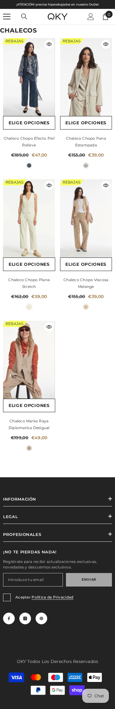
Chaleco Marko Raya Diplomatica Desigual (29, 424)
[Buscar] (24, 16)
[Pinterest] (41, 618)
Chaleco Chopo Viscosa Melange (85, 283)
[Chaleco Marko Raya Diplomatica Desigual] (29, 360)
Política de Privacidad (52, 597)
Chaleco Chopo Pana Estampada (86, 141)
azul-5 (29, 165)
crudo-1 (86, 165)
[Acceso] (90, 16)
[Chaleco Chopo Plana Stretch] (29, 218)
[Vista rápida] (49, 44)
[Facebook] (9, 618)
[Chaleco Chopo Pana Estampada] (86, 77)
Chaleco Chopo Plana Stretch (29, 283)
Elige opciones (29, 123)
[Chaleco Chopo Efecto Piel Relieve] (29, 77)
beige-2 (29, 448)
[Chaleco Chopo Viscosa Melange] (86, 218)
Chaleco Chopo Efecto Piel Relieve (29, 141)
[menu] (6, 16)
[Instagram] (25, 618)
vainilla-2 (86, 307)
